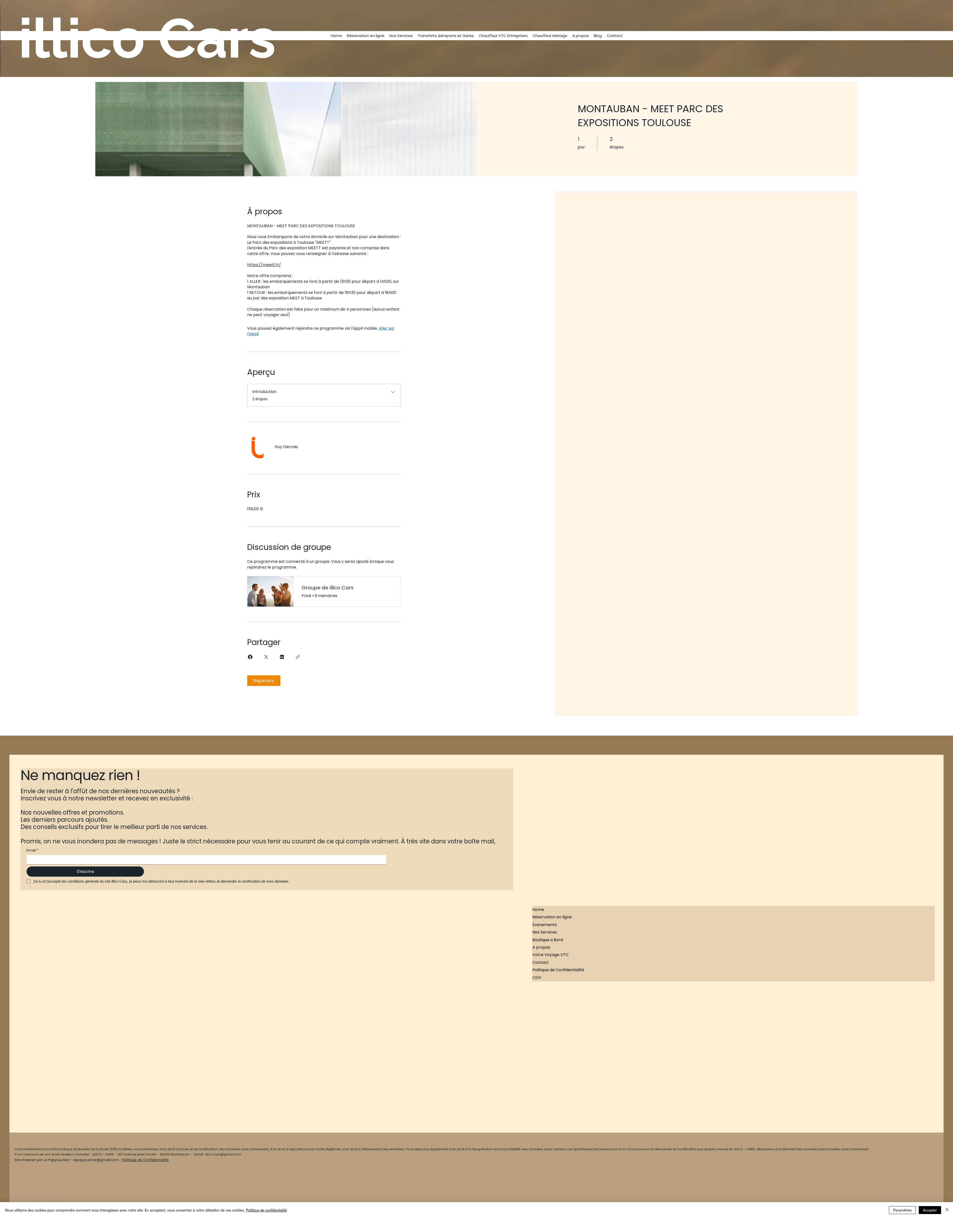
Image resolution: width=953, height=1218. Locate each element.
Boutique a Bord (547, 940)
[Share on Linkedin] (282, 657)
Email (32, 850)
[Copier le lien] (298, 657)
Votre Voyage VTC (550, 955)
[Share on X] (266, 657)
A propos (541, 947)
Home (538, 909)
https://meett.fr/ (264, 265)
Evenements (544, 925)
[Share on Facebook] (250, 657)
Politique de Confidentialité (558, 970)
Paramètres (902, 1210)
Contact (540, 962)
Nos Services (544, 932)
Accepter (930, 1210)
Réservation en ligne (552, 917)
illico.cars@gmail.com (223, 1154)
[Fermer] (947, 1210)
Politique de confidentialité (266, 1210)
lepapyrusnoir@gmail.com (96, 1159)
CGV (536, 977)
